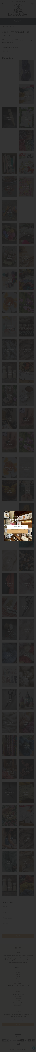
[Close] (30, 513)
